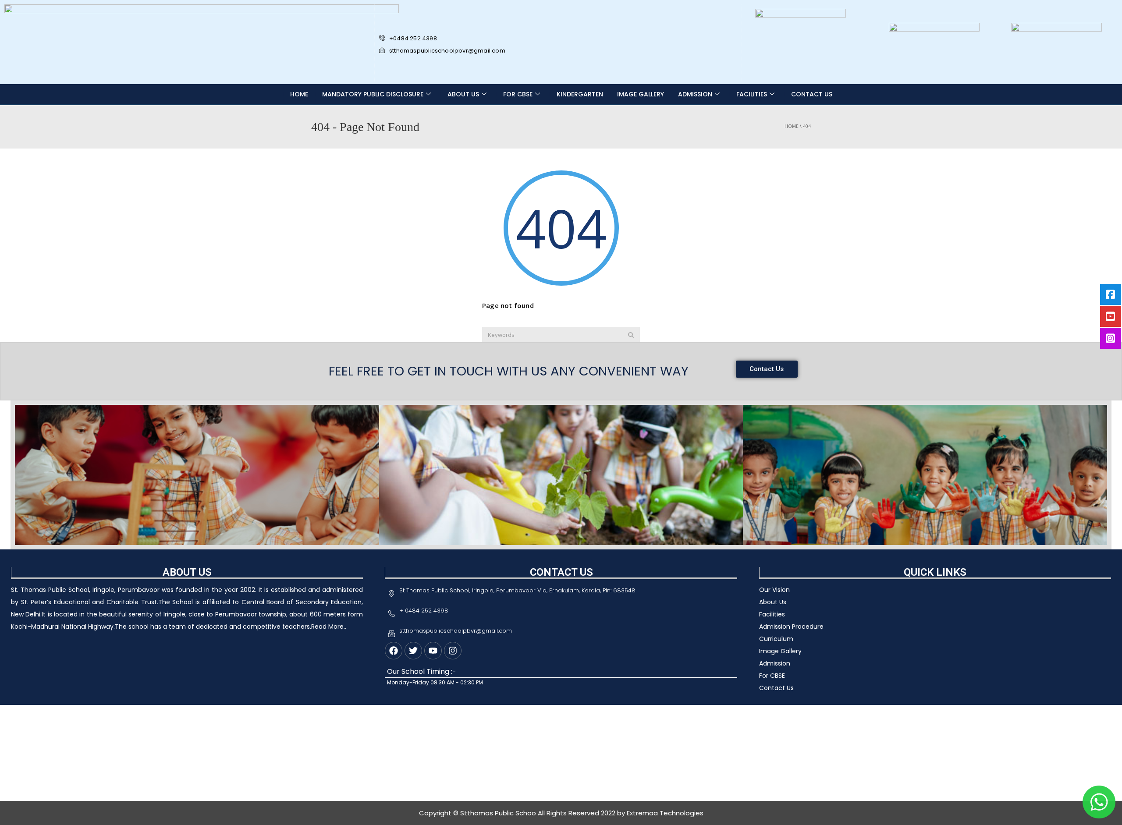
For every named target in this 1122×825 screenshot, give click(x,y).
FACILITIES (751, 94)
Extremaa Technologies (665, 813)
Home (299, 94)
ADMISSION (695, 94)
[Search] (631, 334)
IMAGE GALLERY (640, 94)
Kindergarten (580, 94)
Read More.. (328, 626)
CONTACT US (811, 94)
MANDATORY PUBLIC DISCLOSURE (372, 94)
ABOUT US (463, 94)
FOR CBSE (518, 94)
